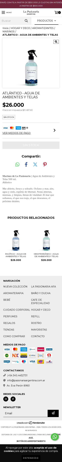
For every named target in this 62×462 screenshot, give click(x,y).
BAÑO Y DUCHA (40, 293)
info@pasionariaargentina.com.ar (26, 380)
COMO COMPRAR (14, 336)
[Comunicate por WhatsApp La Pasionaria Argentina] (55, 436)
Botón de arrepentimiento (31, 441)
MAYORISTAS (39, 329)
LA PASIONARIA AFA (43, 286)
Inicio (5, 28)
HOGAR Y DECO (20, 28)
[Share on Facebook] (26, 164)
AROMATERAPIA (13, 293)
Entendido (31, 458)
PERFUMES (10, 316)
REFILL (35, 316)
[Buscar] (26, 21)
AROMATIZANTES (43, 28)
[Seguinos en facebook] (13, 399)
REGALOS (9, 323)
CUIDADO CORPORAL (16, 309)
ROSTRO (36, 323)
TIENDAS (8, 329)
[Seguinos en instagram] (5, 399)
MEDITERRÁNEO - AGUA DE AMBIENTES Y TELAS (46, 255)
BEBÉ (6, 299)
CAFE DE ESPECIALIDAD (40, 301)
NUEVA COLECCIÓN (15, 286)
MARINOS (8, 31)
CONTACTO (38, 336)
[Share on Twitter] (35, 164)
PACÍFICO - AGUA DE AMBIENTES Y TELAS (15, 255)
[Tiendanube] (31, 424)
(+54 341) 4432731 (17, 375)
